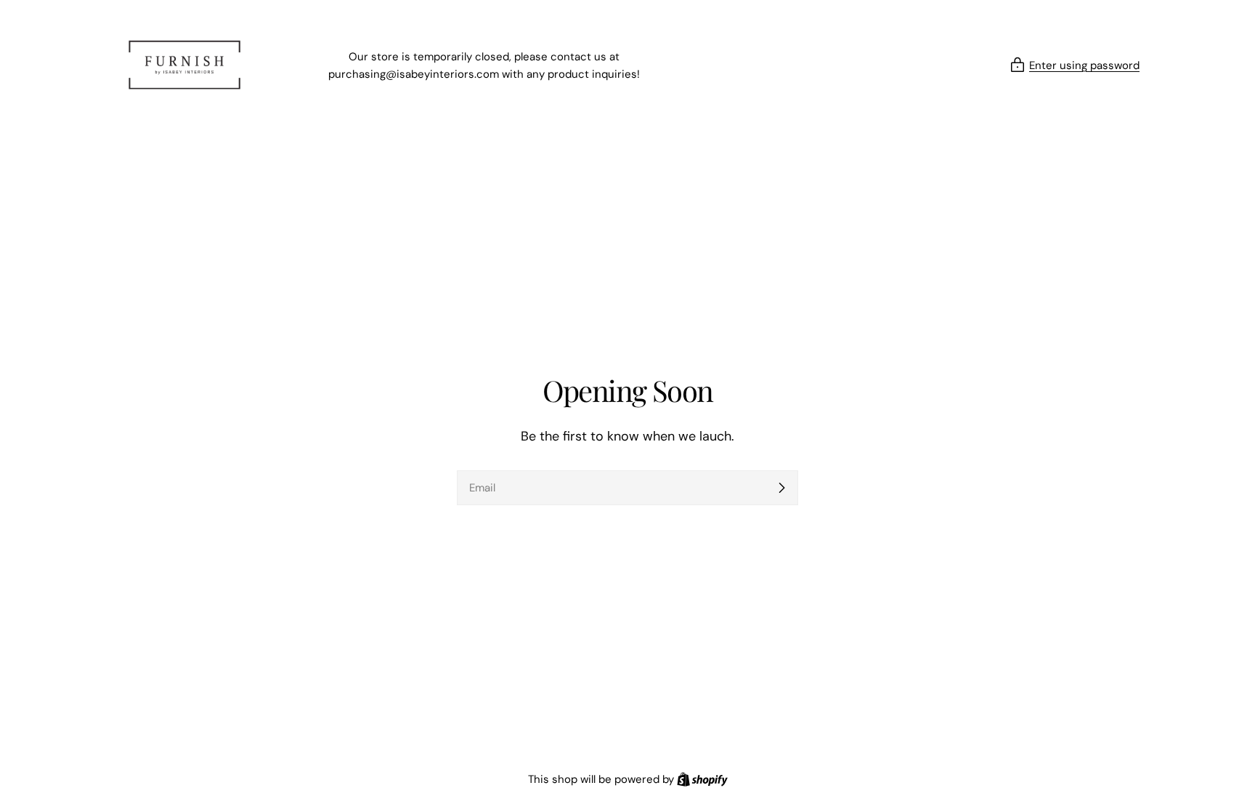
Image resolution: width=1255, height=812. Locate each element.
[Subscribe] (781, 488)
